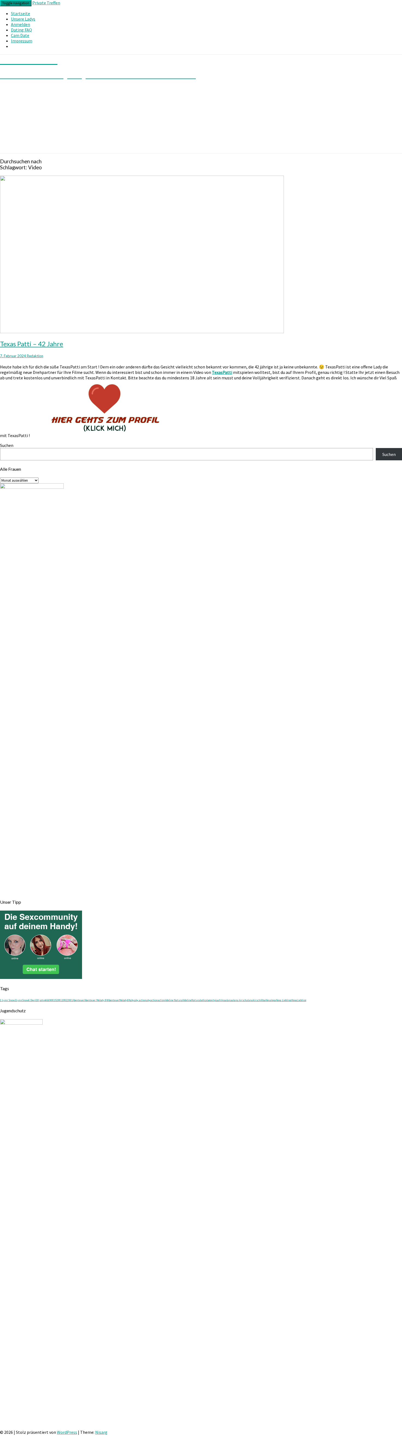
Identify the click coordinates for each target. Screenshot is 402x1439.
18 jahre (40, 1000)
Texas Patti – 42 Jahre (31, 344)
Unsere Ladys (23, 19)
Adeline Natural (174, 1000)
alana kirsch (239, 1000)
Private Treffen (46, 2)
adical (204, 1000)
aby (132, 1000)
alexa (273, 1000)
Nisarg (101, 1432)
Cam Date (20, 35)
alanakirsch (253, 1000)
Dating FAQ (21, 30)
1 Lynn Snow (7, 1000)
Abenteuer (78, 1000)
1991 (59, 1000)
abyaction (152, 1000)
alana (228, 1000)
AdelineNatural (192, 1000)
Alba (262, 1000)
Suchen (6, 445)
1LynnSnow (21, 1000)
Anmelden (20, 24)
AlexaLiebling (298, 1000)
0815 (53, 1000)
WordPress (67, 1432)
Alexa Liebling (283, 1000)
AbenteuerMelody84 (119, 1000)
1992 (64, 1000)
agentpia (213, 1000)
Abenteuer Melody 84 (96, 1000)
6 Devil (32, 1000)
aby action (140, 1000)
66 (46, 1000)
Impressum (21, 40)
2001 (70, 1000)
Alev (267, 1000)
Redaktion (35, 356)
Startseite (20, 13)
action (161, 1000)
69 (49, 1000)
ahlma (221, 1000)
